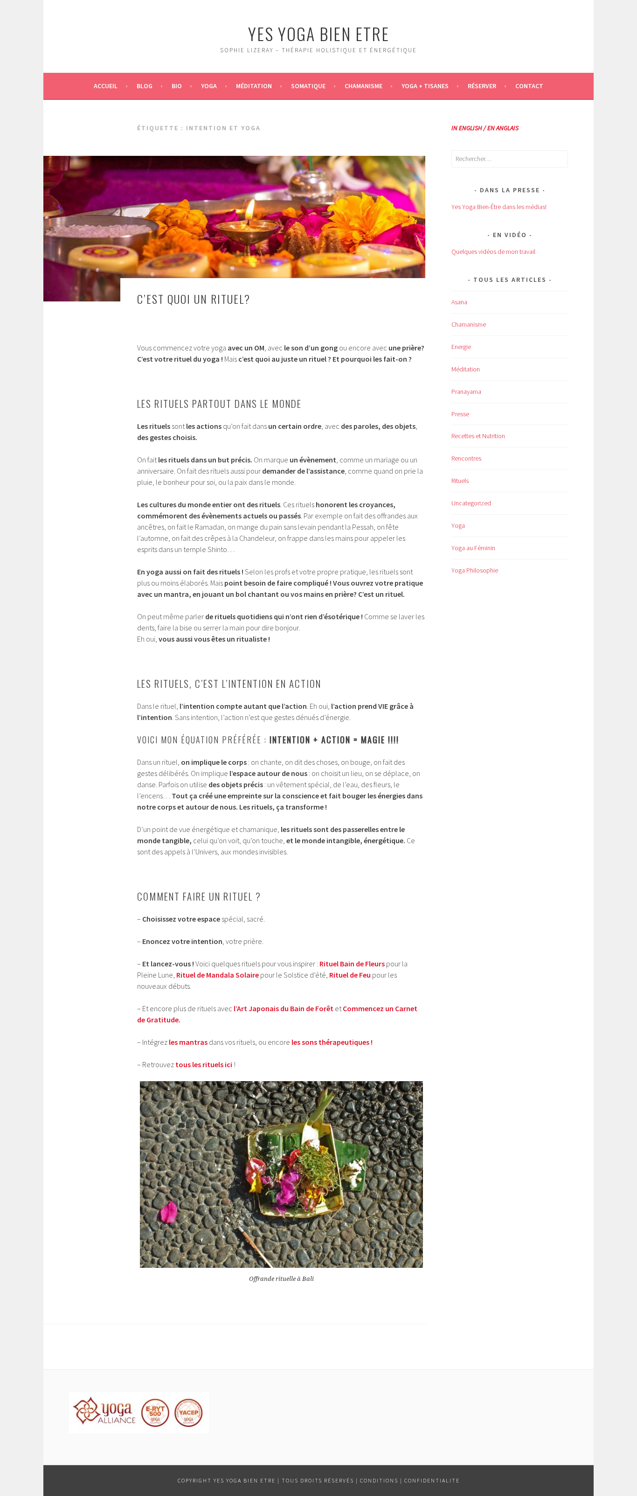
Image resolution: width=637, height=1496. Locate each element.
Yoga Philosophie (474, 570)
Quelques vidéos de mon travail (493, 251)
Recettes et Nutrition (478, 436)
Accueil (106, 86)
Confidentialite (432, 1480)
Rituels (460, 480)
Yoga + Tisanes (425, 86)
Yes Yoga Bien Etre (318, 33)
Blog (144, 86)
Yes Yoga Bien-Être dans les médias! (499, 207)
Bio (177, 86)
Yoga (209, 86)
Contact (529, 86)
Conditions (379, 1480)
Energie (461, 347)
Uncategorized (471, 503)
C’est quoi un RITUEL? (193, 298)
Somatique (308, 86)
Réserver (482, 86)
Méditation (254, 86)
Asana (459, 302)
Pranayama (466, 391)
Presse (460, 414)
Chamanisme (363, 86)
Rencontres (466, 458)
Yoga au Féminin (473, 548)
